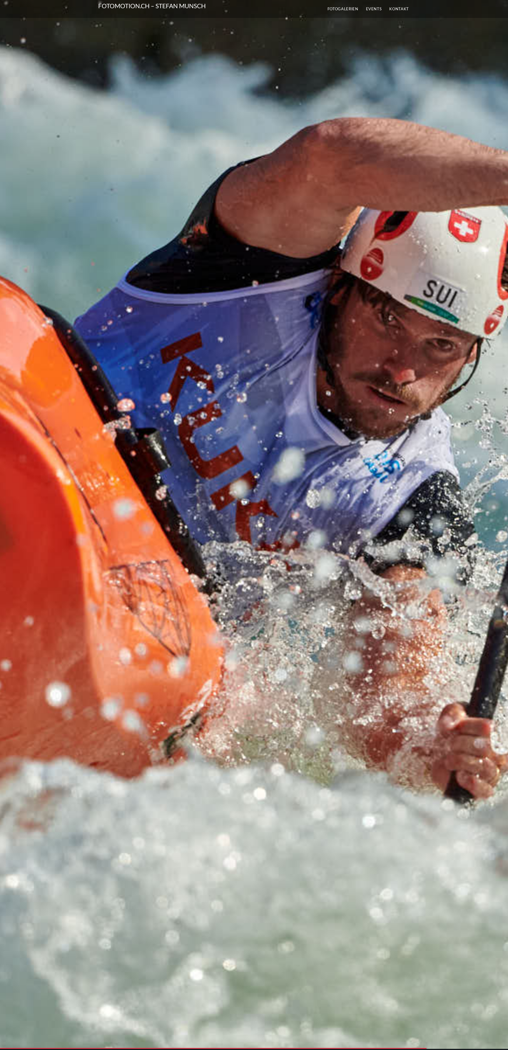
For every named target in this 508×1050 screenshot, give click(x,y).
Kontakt (399, 8)
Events (374, 8)
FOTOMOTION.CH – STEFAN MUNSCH (152, 5)
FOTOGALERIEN (342, 8)
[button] (254, 524)
